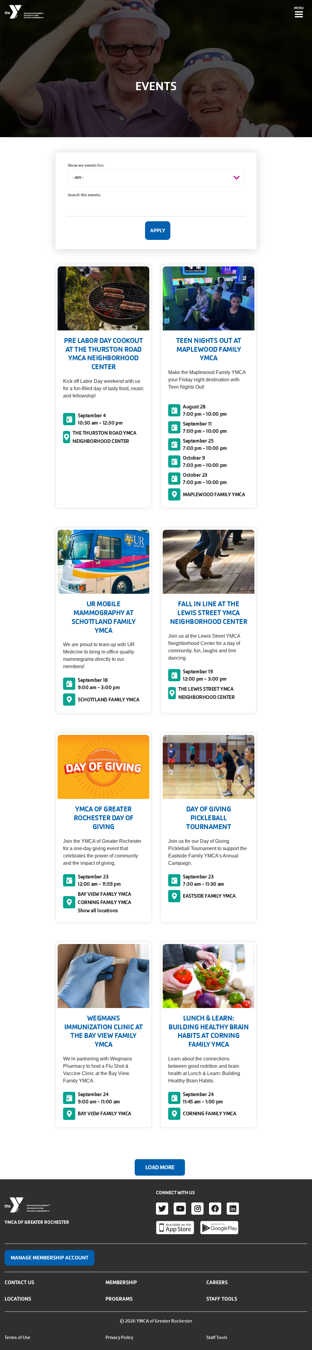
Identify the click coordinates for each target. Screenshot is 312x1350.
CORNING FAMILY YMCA (104, 902)
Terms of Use (17, 1337)
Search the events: (84, 195)
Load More (159, 1167)
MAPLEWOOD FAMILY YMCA (214, 494)
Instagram (197, 1208)
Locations (18, 1298)
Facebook (215, 1208)
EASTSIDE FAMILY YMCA (209, 895)
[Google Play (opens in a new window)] (219, 1227)
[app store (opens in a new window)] (175, 1227)
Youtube (180, 1208)
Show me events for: (86, 165)
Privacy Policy (119, 1337)
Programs (119, 1298)
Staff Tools (221, 1298)
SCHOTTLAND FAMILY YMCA (108, 699)
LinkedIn (233, 1208)
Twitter (162, 1208)
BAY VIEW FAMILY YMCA (104, 894)
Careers (217, 1282)
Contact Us (19, 1282)
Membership (121, 1282)
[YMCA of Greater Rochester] (24, 12)
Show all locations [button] (98, 910)
